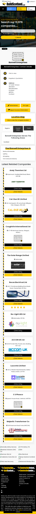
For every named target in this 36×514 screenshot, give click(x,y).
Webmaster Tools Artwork (27, 474)
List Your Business (20, 9)
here (20, 510)
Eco (2, 484)
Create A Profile (24, 484)
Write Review (14, 105)
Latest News (4, 478)
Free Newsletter (30, 9)
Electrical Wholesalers (9, 151)
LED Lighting (6, 156)
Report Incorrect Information (19, 110)
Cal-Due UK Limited (18, 199)
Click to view (12, 73)
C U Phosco (18, 394)
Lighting (5, 154)
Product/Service (8, 33)
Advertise (22, 482)
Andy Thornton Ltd (18, 170)
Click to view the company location (18, 120)
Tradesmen (4, 482)
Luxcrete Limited (18, 365)
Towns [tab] (29, 128)
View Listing (18, 189)
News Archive (5, 480)
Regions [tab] (7, 128)
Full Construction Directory (10, 158)
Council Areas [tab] (18, 129)
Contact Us (4, 476)
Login (26, 105)
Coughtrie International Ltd (18, 226)
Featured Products (10, 9)
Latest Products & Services (24, 479)
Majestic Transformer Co (18, 421)
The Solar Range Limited (18, 255)
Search (18, 37)
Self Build (3, 487)
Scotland (6, 142)
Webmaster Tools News (26, 476)
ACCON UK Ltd (18, 340)
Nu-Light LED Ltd (18, 314)
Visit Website (19, 192)
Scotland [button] (31, 1)
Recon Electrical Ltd (18, 282)
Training (3, 485)
